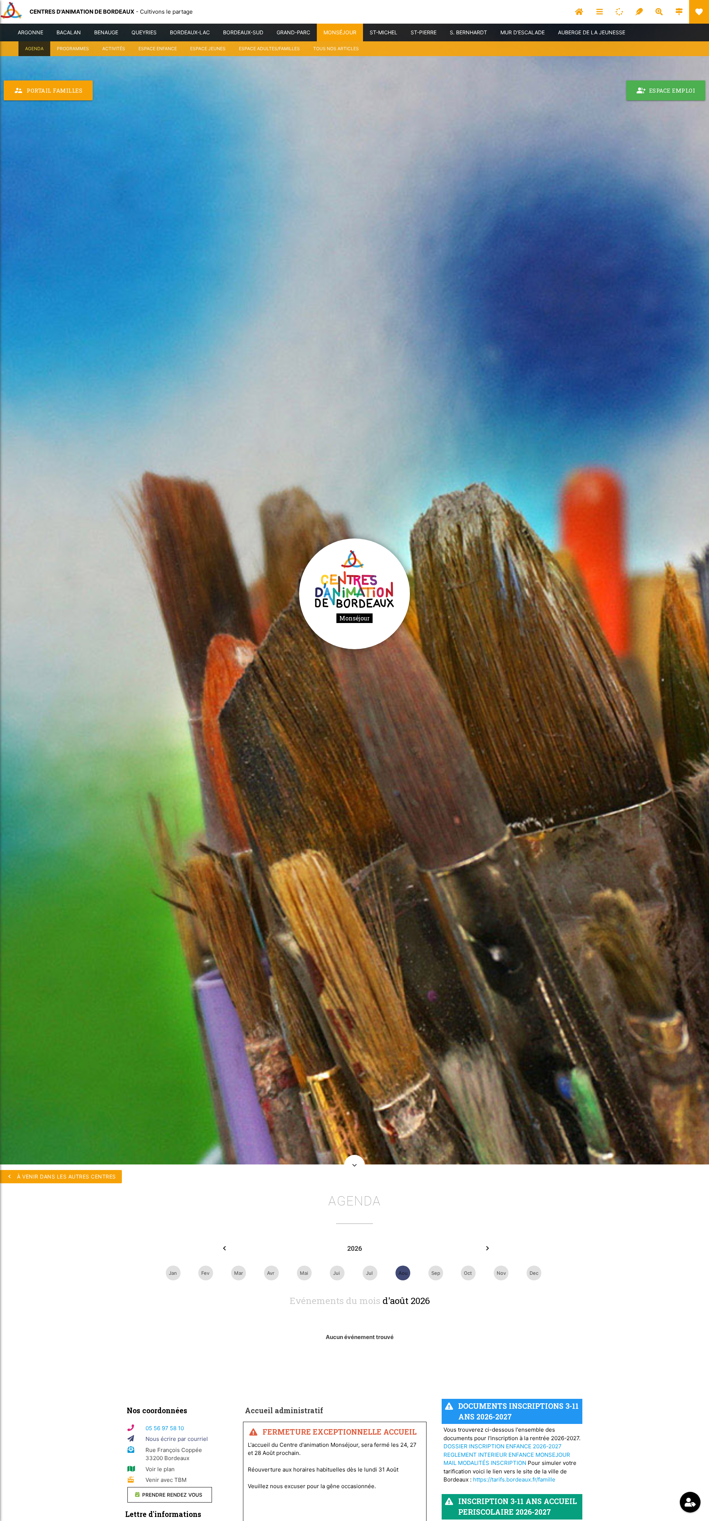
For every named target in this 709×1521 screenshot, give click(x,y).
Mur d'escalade (522, 32)
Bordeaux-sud (243, 32)
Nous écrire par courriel (176, 1438)
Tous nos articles (336, 48)
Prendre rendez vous (171, 1495)
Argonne (30, 32)
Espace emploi (666, 90)
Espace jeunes (208, 48)
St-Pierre (423, 32)
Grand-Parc (293, 32)
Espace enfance (157, 48)
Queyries (144, 32)
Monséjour (339, 32)
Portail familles (48, 90)
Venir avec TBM (165, 1479)
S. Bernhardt (468, 32)
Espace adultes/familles (269, 48)
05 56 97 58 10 (164, 1428)
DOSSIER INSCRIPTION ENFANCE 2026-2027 (502, 1446)
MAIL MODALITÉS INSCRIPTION (484, 1462)
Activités (113, 48)
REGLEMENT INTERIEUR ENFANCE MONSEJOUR (506, 1454)
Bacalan (68, 32)
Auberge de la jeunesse (591, 32)
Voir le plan (160, 1469)
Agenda (34, 48)
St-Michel (383, 32)
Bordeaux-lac (190, 32)
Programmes (73, 48)
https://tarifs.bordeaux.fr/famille (514, 1479)
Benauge (106, 32)
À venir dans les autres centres (61, 1176)
